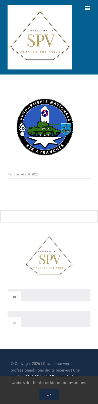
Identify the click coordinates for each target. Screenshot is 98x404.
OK (49, 395)
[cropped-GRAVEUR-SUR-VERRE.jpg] (49, 236)
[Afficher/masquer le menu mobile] (87, 8)
